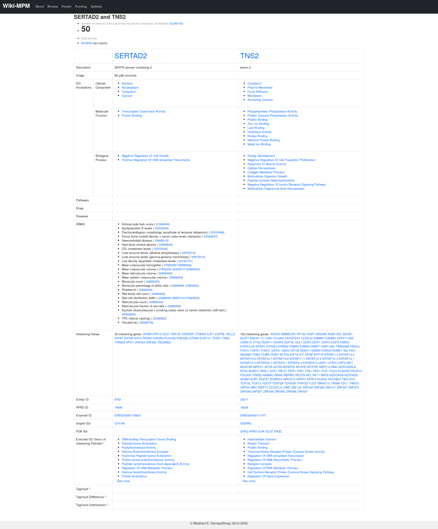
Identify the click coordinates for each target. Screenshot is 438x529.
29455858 (128, 314)
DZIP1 (316, 342)
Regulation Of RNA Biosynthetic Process (275, 459)
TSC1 (344, 383)
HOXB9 (316, 350)
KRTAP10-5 (248, 358)
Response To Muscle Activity (267, 164)
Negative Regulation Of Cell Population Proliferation (281, 160)
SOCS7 (264, 379)
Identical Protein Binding (264, 140)
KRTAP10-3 (347, 354)
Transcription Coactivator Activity (144, 111)
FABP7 (315, 346)
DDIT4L (289, 342)
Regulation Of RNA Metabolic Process (273, 468)
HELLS (230, 334)
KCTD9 (284, 354)
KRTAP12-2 (313, 358)
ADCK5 (275, 334)
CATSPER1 (292, 338)
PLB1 (325, 371)
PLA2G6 (170, 338)
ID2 (345, 350)
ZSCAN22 (164, 342)
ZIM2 (286, 387)
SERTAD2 (131, 55)
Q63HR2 (245, 423)
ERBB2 (283, 346)
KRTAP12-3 (330, 358)
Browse (52, 6)
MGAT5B (246, 367)
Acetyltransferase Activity (139, 447)
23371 (244, 399)
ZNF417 (330, 387)
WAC (253, 387)
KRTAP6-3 (310, 362)
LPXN (332, 362)
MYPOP (312, 367)
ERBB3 (294, 346)
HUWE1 (337, 350)
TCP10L (245, 383)
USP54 (245, 387)
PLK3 (333, 371)
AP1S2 (301, 334)
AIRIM (147, 334)
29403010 (178, 269)
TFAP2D (302, 383)
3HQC (278, 431)
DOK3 (307, 342)
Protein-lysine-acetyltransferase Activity (148, 459)
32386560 (159, 318)
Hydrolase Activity (260, 132)
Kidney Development (261, 155)
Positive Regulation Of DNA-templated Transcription (156, 160)
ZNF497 (342, 387)
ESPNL (220, 334)
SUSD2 (322, 379)
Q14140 (120, 423)
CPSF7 (342, 338)
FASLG (355, 346)
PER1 (292, 371)
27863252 (170, 265)
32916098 (217, 232)
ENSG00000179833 (128, 415)
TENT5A (278, 383)
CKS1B (175, 334)
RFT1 (316, 375)
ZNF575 (353, 387)
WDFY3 (263, 387)
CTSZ (257, 342)
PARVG (147, 338)
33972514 (188, 252)
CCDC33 (307, 338)
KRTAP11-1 (297, 358)
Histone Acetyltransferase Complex (145, 451)
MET (350, 362)
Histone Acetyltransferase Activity (144, 472)
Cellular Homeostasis (262, 168)
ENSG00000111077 (253, 415)
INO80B (245, 354)
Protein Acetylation (134, 476)
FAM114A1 (328, 346)
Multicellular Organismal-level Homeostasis (276, 188)
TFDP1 (216, 338)
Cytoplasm (129, 91)
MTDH (278, 367)
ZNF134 (296, 387)
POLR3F (246, 375)
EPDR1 (261, 346)
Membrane (254, 95)
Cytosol (127, 95)
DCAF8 (278, 342)
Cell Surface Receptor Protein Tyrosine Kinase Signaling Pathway (291, 472)
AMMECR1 (288, 334)
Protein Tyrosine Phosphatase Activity (273, 115)
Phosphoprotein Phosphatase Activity (272, 111)
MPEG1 (258, 367)
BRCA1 (255, 338)
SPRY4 (311, 379)
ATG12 (156, 334)
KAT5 (138, 338)
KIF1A (294, 354)
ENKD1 (345, 342)
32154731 (185, 261)
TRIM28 (120, 342)
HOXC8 (326, 350)
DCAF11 (267, 342)
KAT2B (128, 338)
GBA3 (285, 350)
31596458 (162, 224)
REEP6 (300, 375)
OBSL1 (264, 371)
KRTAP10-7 (264, 358)
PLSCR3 (343, 371)
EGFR (335, 342)
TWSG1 (354, 383)
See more (123, 481)
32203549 (161, 228)
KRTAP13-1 (346, 358)
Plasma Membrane (260, 87)
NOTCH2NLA (347, 367)
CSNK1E (246, 342)
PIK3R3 (158, 338)
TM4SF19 (323, 383)
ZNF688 (291, 391)
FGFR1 (255, 350)
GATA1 (276, 350)
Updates (96, 6)
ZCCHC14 (275, 387)
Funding (81, 6)
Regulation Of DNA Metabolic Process (147, 468)
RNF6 (324, 375)
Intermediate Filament (262, 439)
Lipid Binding (256, 127)
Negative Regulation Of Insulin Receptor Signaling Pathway (287, 184)
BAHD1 (348, 334)
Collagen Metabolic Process (266, 172)
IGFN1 (119, 338)
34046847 (210, 236)
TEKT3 (256, 383)
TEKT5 (266, 383)
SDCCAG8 (336, 375)
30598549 (165, 244)
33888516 (161, 240)
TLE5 (312, 383)
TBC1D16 (348, 379)
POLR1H (356, 371)
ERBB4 (305, 346)
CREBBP (187, 334)
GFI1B (294, 350)
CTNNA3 (200, 334)
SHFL (254, 379)
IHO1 (352, 350)
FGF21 (244, 350)
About (39, 6)
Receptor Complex (260, 464)
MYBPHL (289, 367)
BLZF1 (244, 338)
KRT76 (318, 354)
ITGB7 (274, 354)
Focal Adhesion (258, 91)
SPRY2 (301, 379)
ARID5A (321, 334)
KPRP (309, 354)
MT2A (269, 367)
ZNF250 (319, 387)
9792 (118, 399)
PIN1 (308, 371)
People (66, 6)
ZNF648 (268, 391)
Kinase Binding (257, 136)
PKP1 (317, 371)
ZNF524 (140, 342)
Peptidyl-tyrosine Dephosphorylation (271, 180)
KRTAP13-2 (248, 362)
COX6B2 (330, 338)
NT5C (244, 371)
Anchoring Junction (260, 99)
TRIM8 (335, 383)
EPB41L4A (247, 346)
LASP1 (322, 362)
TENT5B (290, 383)
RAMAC (268, 375)
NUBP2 (253, 371)
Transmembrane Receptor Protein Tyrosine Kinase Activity (286, 451)
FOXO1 (265, 350)
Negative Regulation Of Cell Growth (145, 155)
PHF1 (300, 371)
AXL (339, 334)
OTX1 (273, 371)
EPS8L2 (271, 346)
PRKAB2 (182, 338)
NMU (334, 367)
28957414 (178, 298)
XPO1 (130, 342)
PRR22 (257, 375)
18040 (119, 407)
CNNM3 (318, 338)
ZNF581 (151, 342)
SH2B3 (245, 379)
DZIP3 (325, 342)
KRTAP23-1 (264, 362)
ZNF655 (279, 391)
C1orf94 (279, 338)
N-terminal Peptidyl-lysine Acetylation (146, 455)
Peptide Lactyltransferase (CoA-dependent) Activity (156, 464)
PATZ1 (282, 371)
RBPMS (289, 375)
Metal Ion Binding (259, 144)
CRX (350, 338)
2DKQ (244, 431)
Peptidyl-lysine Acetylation (139, 443)
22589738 (146, 322)
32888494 (184, 265)
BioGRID (86, 43)
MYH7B (301, 367)
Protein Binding (132, 115)
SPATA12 (289, 379)
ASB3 (331, 334)
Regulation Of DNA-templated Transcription (276, 455)
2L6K (261, 431)
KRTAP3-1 (280, 362)
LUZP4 (341, 362)
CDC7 (166, 334)
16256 (244, 407)
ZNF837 (302, 391)
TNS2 (249, 55)
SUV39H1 (334, 379)
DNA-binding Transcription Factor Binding (149, 439)
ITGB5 (265, 354)
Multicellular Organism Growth (267, 176)
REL (309, 375)
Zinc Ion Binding (258, 123)
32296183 (175, 23)
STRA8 (194, 338)
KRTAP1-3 (331, 354)
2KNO (253, 431)
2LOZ (269, 431)
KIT (301, 354)
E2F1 (210, 334)
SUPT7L (205, 338)
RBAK (278, 375)
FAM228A (342, 346)
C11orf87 (267, 338)
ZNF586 (245, 391)
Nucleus (127, 83)
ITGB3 (256, 354)
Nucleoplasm (130, 87)
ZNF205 (307, 387)
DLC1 (298, 342)
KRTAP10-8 (281, 358)
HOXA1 (305, 350)
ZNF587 (257, 391)
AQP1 (311, 334)
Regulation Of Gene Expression (268, 476)
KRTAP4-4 (295, 362)
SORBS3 (276, 379)
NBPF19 (324, 367)
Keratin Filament (258, 443)
